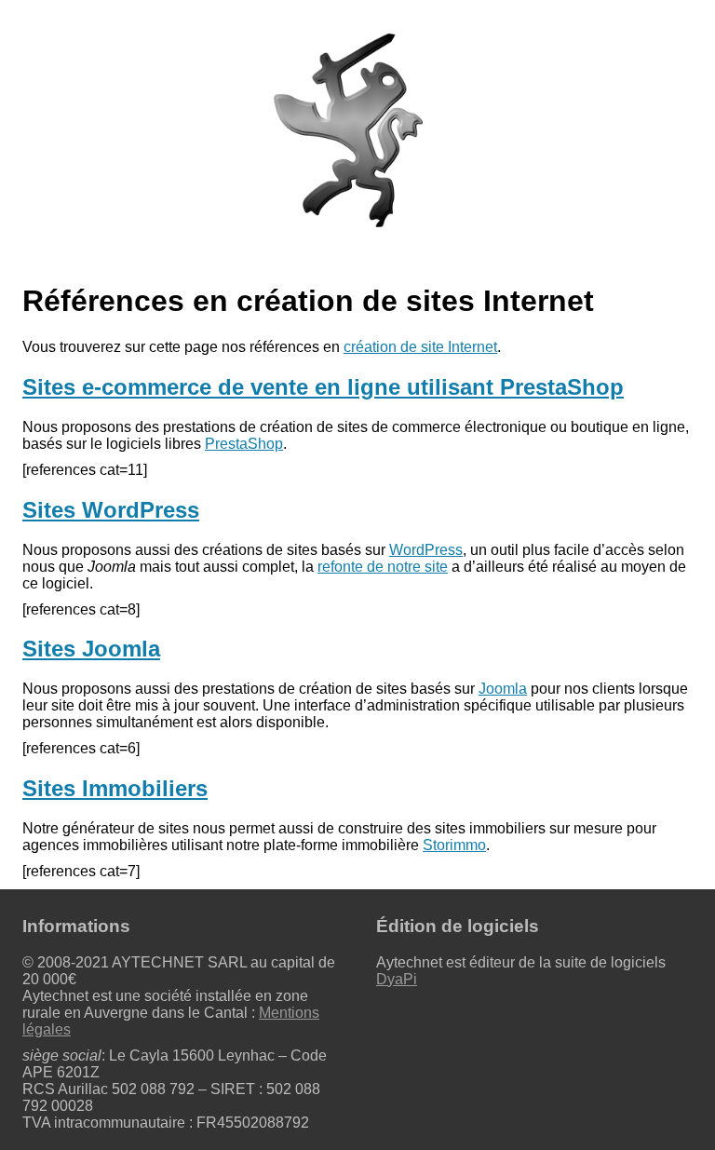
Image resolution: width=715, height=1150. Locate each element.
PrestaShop (244, 444)
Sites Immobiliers (115, 788)
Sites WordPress (110, 509)
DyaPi (396, 979)
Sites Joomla (91, 648)
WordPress (426, 550)
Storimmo (454, 845)
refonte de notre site (382, 567)
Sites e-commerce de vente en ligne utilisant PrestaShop (323, 386)
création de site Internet (420, 347)
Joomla (503, 689)
